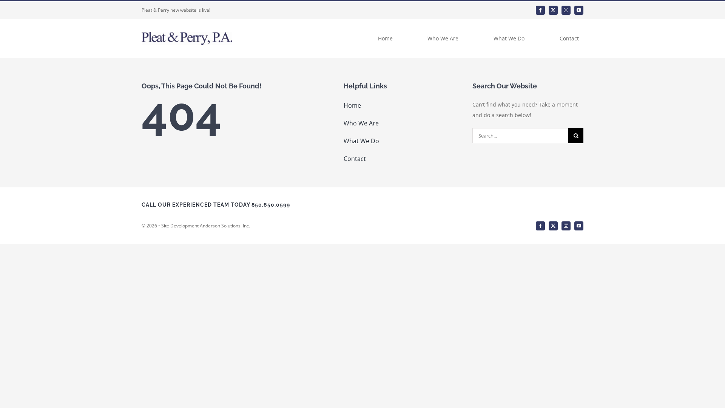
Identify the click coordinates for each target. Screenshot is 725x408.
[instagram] (566, 10)
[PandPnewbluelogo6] (187, 34)
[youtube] (578, 10)
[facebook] (540, 10)
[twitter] (553, 10)
